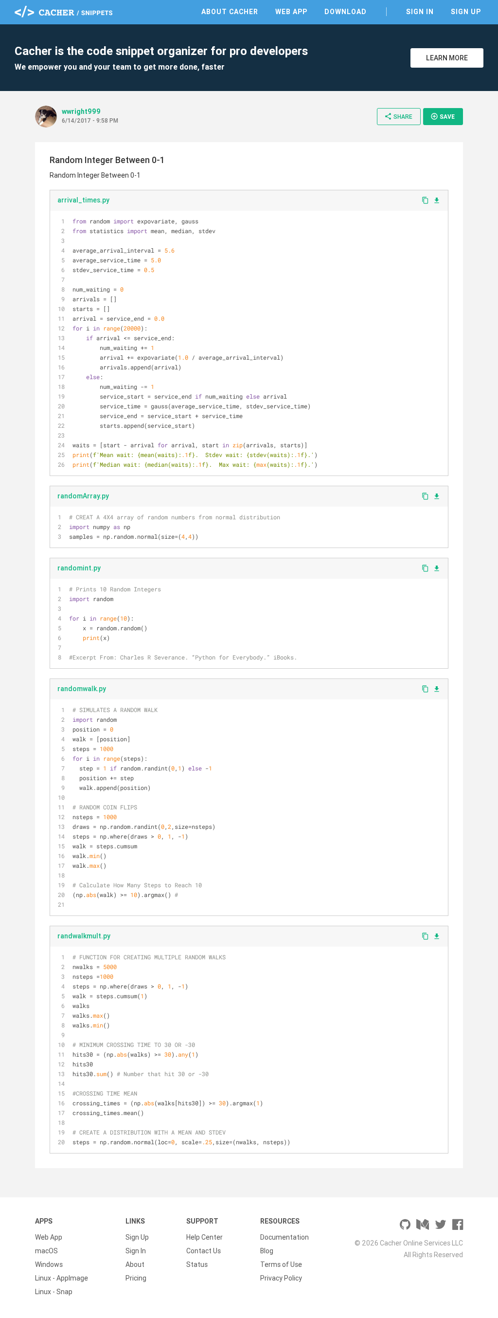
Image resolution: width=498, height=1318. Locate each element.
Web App (291, 11)
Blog (266, 1250)
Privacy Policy (281, 1278)
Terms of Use (281, 1264)
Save (442, 116)
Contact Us (203, 1250)
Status (197, 1264)
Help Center (204, 1237)
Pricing (135, 1278)
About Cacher (229, 11)
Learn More (447, 58)
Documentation (284, 1237)
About (134, 1264)
